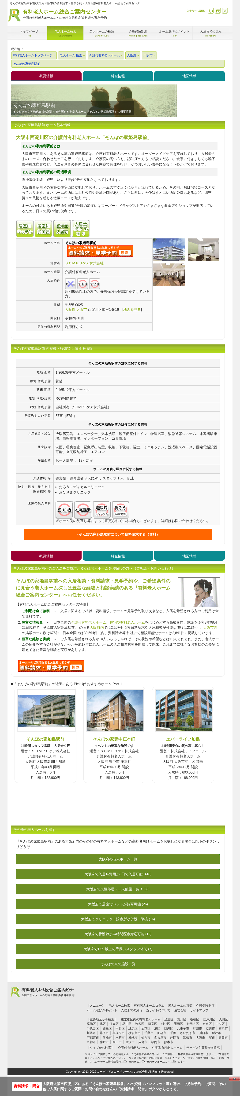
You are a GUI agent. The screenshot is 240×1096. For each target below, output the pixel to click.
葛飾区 (91, 1024)
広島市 (142, 1042)
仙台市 (145, 1037)
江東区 (114, 1024)
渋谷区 (139, 1024)
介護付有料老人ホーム (88, 622)
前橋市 (107, 1037)
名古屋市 (160, 1037)
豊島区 (107, 1028)
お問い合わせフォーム (152, 1061)
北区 (103, 1024)
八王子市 (183, 1028)
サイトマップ (199, 1010)
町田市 (197, 1028)
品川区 (126, 1024)
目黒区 (168, 1028)
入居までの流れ (131, 1010)
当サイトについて (158, 1010)
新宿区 (152, 1024)
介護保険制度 (205, 1005)
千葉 (173, 1033)
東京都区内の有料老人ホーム (141, 1019)
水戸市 (120, 1037)
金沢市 (130, 1042)
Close (234, 1079)
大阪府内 (97, 627)
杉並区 (165, 1024)
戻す (218, 11)
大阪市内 (210, 627)
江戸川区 (209, 1019)
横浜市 (223, 1028)
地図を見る (132, 309)
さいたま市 (187, 1033)
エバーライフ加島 (183, 739)
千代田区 (93, 1028)
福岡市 (155, 1042)
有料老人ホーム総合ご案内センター (65, 14)
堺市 (212, 1037)
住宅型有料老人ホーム (127, 622)
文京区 (145, 1028)
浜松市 (187, 1037)
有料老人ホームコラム (149, 1005)
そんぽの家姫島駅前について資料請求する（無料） (119, 534)
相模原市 (118, 1033)
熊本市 (168, 1042)
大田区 (223, 1019)
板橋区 (194, 1019)
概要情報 (46, 76)
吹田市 (223, 1037)
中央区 (220, 1024)
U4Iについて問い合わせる (51, 666)
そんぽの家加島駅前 (45, 739)
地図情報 (189, 76)
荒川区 (181, 1019)
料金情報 (118, 76)
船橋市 (161, 1033)
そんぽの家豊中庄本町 (114, 739)
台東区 (207, 1024)
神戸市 (104, 1042)
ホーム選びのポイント (102, 1010)
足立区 (168, 1019)
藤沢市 (104, 1033)
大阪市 (200, 1037)
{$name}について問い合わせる (100, 251)
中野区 (120, 1028)
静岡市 (174, 1037)
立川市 (210, 1028)
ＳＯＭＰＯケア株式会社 (84, 263)
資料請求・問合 (27, 1086)
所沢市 (216, 1033)
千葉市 (149, 1033)
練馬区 (133, 1028)
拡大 (225, 11)
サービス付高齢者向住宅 (203, 1047)
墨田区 (178, 1024)
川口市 (203, 1033)
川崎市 (91, 1033)
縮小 (211, 11)
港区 (157, 1028)
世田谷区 (193, 1024)
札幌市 (133, 1037)
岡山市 (117, 1042)
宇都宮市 (93, 1037)
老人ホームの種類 (180, 1005)
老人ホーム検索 (119, 1005)
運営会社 (180, 1010)
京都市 (91, 1042)
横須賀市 (134, 1033)
